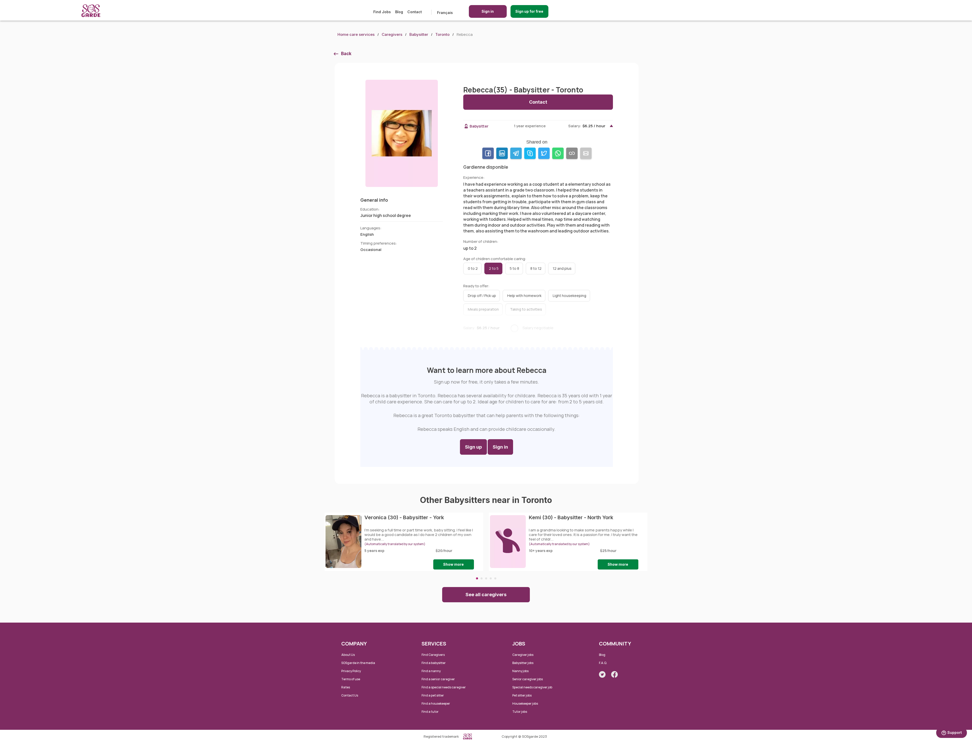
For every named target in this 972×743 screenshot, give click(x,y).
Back (346, 53)
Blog (399, 12)
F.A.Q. (603, 663)
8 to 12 (536, 268)
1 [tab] (477, 578)
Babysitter (418, 34)
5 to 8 (514, 268)
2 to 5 (494, 268)
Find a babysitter (434, 663)
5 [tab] (495, 578)
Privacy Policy (351, 671)
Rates (345, 687)
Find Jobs (382, 12)
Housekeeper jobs (525, 703)
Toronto (442, 34)
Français (445, 12)
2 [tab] (482, 578)
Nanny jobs (520, 671)
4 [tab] (491, 578)
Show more (453, 564)
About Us (348, 655)
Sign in (488, 11)
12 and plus (562, 268)
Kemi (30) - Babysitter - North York (571, 517)
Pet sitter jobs (522, 695)
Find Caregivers (433, 655)
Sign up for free (529, 11)
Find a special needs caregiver (444, 687)
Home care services (356, 34)
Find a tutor (430, 711)
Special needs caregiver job (532, 687)
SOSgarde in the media (358, 663)
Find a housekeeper (436, 703)
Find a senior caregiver (438, 679)
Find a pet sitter (433, 695)
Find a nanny (431, 671)
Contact (414, 12)
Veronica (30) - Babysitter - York (404, 517)
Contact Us (349, 695)
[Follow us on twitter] (602, 674)
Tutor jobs (519, 711)
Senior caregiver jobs (527, 679)
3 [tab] (486, 578)
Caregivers (392, 34)
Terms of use (350, 679)
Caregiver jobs (522, 655)
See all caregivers (486, 594)
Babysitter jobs (522, 663)
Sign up (473, 447)
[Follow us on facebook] (614, 674)
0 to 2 (473, 268)
